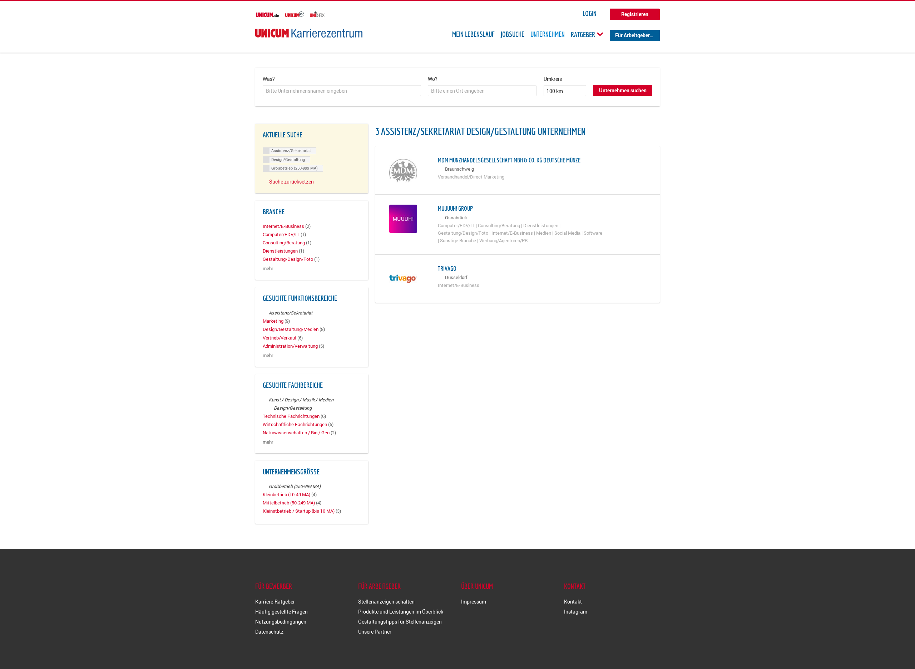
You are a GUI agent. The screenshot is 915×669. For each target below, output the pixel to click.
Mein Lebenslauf (473, 34)
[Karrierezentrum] (308, 33)
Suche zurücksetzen (291, 181)
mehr (268, 268)
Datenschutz (269, 631)
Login (590, 14)
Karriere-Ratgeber (275, 601)
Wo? (432, 78)
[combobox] (342, 91)
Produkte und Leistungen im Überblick (400, 611)
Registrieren (634, 14)
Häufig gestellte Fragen (281, 611)
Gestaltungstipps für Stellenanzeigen (400, 621)
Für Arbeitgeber (632, 35)
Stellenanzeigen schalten (386, 601)
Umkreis (553, 78)
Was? (269, 78)
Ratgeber (584, 34)
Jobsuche (512, 34)
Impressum (473, 601)
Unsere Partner (374, 631)
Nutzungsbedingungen (280, 621)
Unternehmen (547, 34)
